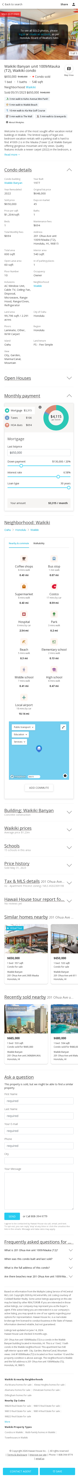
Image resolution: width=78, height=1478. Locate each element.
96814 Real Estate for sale (47, 1411)
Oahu (7, 530)
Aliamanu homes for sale (17, 1390)
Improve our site (38, 1454)
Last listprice (14, 446)
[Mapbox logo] (18, 776)
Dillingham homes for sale (18, 1395)
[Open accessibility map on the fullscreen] (63, 727)
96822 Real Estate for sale (18, 1416)
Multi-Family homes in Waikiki (40, 1432)
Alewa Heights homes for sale (49, 1384)
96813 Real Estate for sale (18, 1411)
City (6, 1154)
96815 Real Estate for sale (47, 1405)
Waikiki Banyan (13, 183)
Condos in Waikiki (14, 1432)
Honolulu (20, 530)
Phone (8, 1139)
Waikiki (31, 87)
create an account (39, 34)
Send (12, 1216)
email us (40, 1458)
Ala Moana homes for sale (18, 1384)
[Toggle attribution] (65, 776)
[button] (23, 727)
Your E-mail (11, 1124)
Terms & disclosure (17, 1454)
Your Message (12, 1169)
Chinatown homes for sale (46, 1390)
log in (22, 34)
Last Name (10, 1109)
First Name (10, 1094)
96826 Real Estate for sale (18, 1405)
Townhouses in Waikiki (16, 1437)
